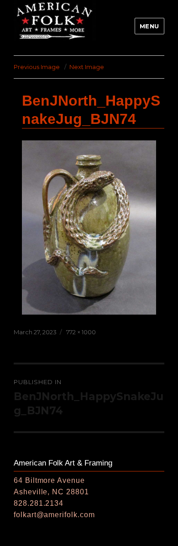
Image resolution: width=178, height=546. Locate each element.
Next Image (86, 66)
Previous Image (37, 66)
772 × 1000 (81, 332)
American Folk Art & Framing (63, 463)
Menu (149, 26)
